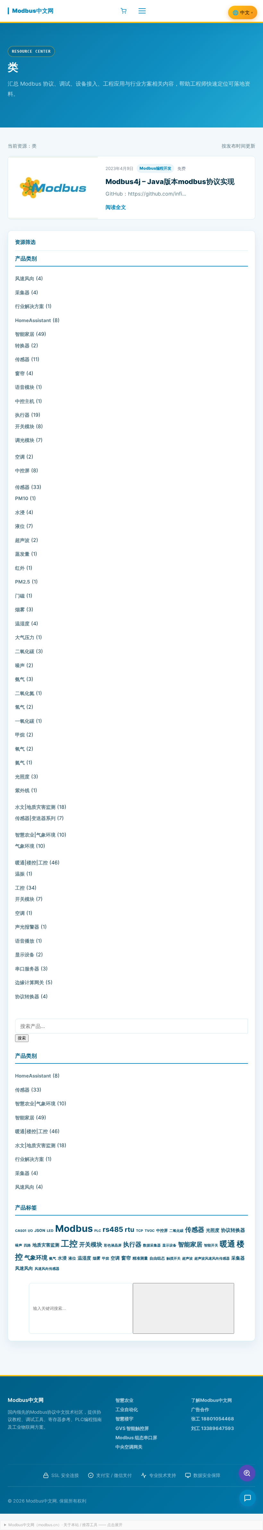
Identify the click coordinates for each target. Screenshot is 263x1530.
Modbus (74, 1228)
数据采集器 (152, 1245)
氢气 (20, 707)
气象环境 (24, 846)
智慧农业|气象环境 (35, 835)
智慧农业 (124, 1400)
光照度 (22, 777)
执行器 (22, 415)
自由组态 (157, 1258)
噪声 (20, 665)
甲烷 (20, 735)
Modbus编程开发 (155, 168)
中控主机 (24, 401)
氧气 (20, 749)
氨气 (20, 679)
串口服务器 (27, 969)
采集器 (22, 293)
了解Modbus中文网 (211, 1400)
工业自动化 (126, 1409)
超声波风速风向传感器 (212, 1258)
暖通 (227, 1243)
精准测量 (140, 1258)
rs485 (113, 1229)
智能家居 (24, 334)
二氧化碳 (24, 651)
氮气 (20, 763)
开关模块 (24, 426)
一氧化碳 (24, 721)
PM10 (21, 498)
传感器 (22, 359)
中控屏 (22, 471)
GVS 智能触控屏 (132, 1428)
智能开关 (211, 1245)
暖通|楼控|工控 (31, 863)
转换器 (22, 346)
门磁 (20, 596)
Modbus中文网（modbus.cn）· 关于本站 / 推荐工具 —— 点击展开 (65, 1524)
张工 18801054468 (212, 1418)
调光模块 (24, 440)
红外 (20, 568)
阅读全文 (116, 207)
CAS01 (20, 1231)
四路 (27, 1245)
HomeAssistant (33, 320)
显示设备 (24, 955)
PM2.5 (22, 582)
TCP (139, 1231)
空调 (20, 457)
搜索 (22, 1037)
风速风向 (24, 278)
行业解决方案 (29, 306)
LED (50, 1231)
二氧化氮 (24, 693)
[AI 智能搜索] (247, 1473)
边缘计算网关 (29, 982)
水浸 (20, 512)
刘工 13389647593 (212, 1428)
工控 (20, 888)
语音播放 (24, 941)
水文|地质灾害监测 (35, 807)
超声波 (22, 540)
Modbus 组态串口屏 (136, 1437)
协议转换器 (27, 996)
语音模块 (24, 387)
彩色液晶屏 (113, 1245)
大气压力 (24, 637)
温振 (20, 874)
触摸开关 (173, 1258)
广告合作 (200, 1409)
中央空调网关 (128, 1446)
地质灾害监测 (45, 1245)
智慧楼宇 (124, 1418)
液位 (20, 526)
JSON (39, 1230)
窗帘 (20, 373)
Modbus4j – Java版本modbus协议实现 (170, 181)
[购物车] (123, 10)
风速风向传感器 (47, 1269)
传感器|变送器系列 (35, 818)
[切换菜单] (142, 10)
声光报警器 (27, 927)
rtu (129, 1229)
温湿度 (22, 624)
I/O (30, 1231)
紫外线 (22, 790)
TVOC (150, 1231)
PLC (97, 1231)
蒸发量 (22, 554)
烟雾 (20, 610)
